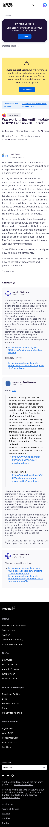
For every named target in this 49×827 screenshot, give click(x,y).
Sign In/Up (7, 728)
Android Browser (10, 669)
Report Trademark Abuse (14, 625)
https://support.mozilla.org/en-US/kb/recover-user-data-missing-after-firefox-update (25, 571)
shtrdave (15, 154)
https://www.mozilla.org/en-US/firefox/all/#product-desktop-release (25, 350)
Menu (39, 5)
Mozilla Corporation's (18, 782)
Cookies (6, 818)
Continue (24, 36)
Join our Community (12, 639)
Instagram (12, 776)
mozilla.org (7, 804)
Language (6, 762)
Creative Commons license (19, 796)
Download (7, 660)
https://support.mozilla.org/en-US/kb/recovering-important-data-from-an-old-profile (25, 579)
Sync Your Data (10, 742)
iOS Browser (8, 674)
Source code (8, 630)
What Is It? (7, 733)
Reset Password (10, 738)
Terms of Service (10, 809)
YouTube (8, 776)
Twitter (6, 635)
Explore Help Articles (13, 644)
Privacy (6, 813)
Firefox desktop (10, 664)
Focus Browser (9, 678)
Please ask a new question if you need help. (34, 105)
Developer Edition (11, 694)
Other (17, 136)
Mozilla (8, 609)
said (14, 390)
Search (33, 5)
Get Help (6, 747)
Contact (6, 823)
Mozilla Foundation (23, 784)
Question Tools (9, 46)
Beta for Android (10, 703)
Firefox (7, 16)
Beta (4, 699)
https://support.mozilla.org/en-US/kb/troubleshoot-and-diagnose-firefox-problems (26, 365)
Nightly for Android (12, 713)
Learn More (26, 89)
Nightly (6, 708)
